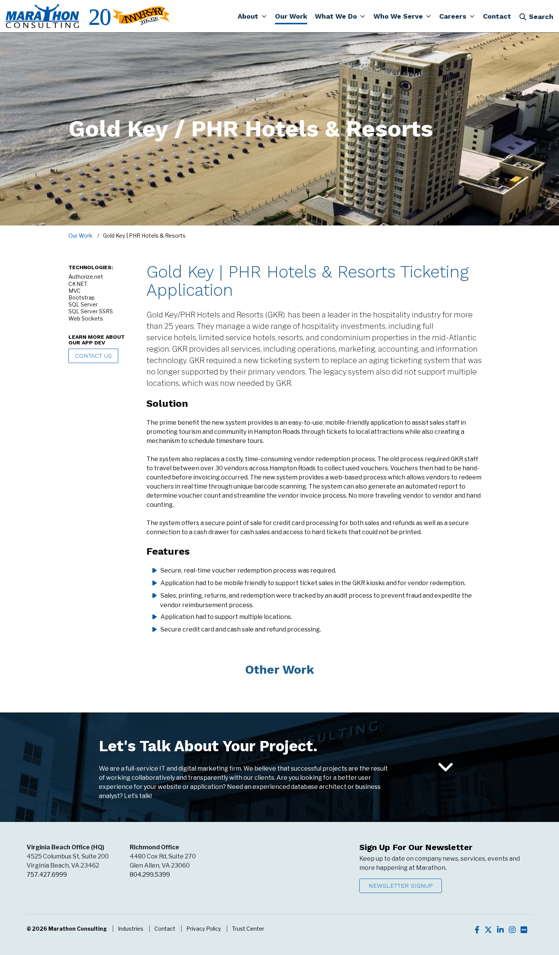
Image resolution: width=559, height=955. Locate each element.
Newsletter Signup (400, 885)
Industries (130, 928)
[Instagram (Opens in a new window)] (512, 929)
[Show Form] (445, 767)
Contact (164, 928)
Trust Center (248, 928)
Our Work (80, 235)
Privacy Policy (203, 928)
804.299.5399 (150, 874)
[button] (252, 16)
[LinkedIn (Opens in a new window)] (500, 929)
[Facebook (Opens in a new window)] (477, 929)
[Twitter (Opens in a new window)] (488, 929)
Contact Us (93, 355)
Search (541, 17)
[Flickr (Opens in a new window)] (524, 929)
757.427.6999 (47, 874)
